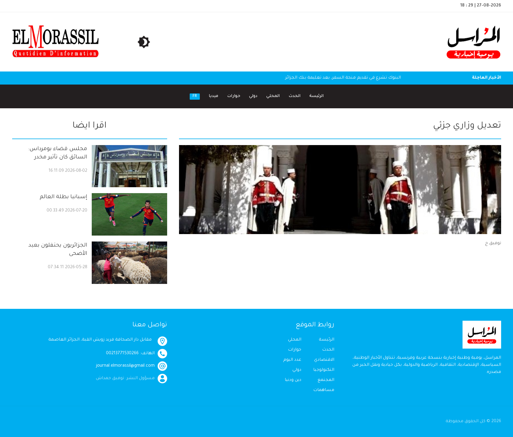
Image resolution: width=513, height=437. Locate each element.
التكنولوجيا (323, 370)
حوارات (233, 96)
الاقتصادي (324, 360)
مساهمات (323, 390)
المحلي (273, 96)
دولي (253, 96)
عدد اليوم (292, 360)
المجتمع (326, 380)
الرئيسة (316, 96)
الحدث (294, 96)
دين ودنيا (293, 380)
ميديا (213, 96)
